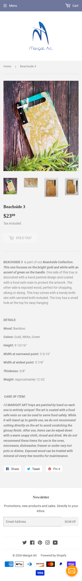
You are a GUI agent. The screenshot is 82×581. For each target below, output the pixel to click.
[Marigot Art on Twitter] (24, 543)
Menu (13, 6)
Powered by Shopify (53, 555)
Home (7, 66)
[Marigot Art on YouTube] (55, 543)
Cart (75, 6)
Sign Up (70, 521)
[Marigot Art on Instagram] (47, 543)
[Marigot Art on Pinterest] (40, 543)
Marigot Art (30, 555)
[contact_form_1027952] (71, 570)
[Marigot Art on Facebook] (32, 543)
